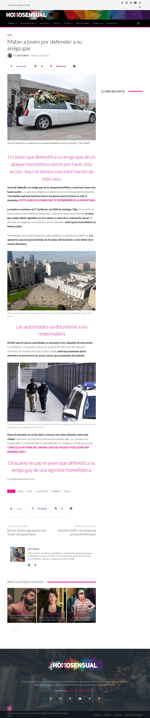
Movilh (30, 479)
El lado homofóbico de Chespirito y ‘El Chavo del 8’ (81, 618)
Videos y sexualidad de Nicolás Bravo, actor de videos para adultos (22, 617)
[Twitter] (131, 3)
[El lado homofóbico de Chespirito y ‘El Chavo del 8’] (81, 605)
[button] (138, 23)
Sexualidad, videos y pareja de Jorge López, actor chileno (51, 618)
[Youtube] (135, 3)
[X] (35, 564)
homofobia (55, 491)
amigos (20, 491)
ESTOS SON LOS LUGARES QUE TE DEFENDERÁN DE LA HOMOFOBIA (57, 200)
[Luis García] (10, 55)
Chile (29, 491)
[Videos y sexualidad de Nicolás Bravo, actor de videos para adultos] (21, 605)
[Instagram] (126, 3)
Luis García (23, 55)
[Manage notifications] (9, 708)
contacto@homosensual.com (82, 690)
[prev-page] (9, 628)
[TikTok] (140, 3)
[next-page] (15, 628)
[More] (74, 66)
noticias (67, 491)
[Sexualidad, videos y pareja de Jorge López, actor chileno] (51, 605)
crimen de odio (41, 491)
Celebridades (21, 612)
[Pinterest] (140, 7)
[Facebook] (122, 3)
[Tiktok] (89, 698)
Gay (9, 35)
